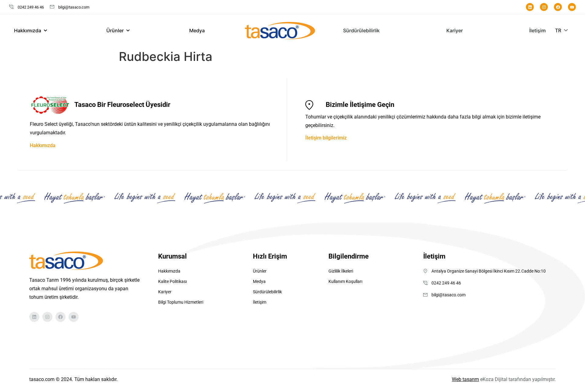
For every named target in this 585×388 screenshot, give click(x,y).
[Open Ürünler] (128, 30)
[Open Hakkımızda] (45, 30)
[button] (561, 30)
